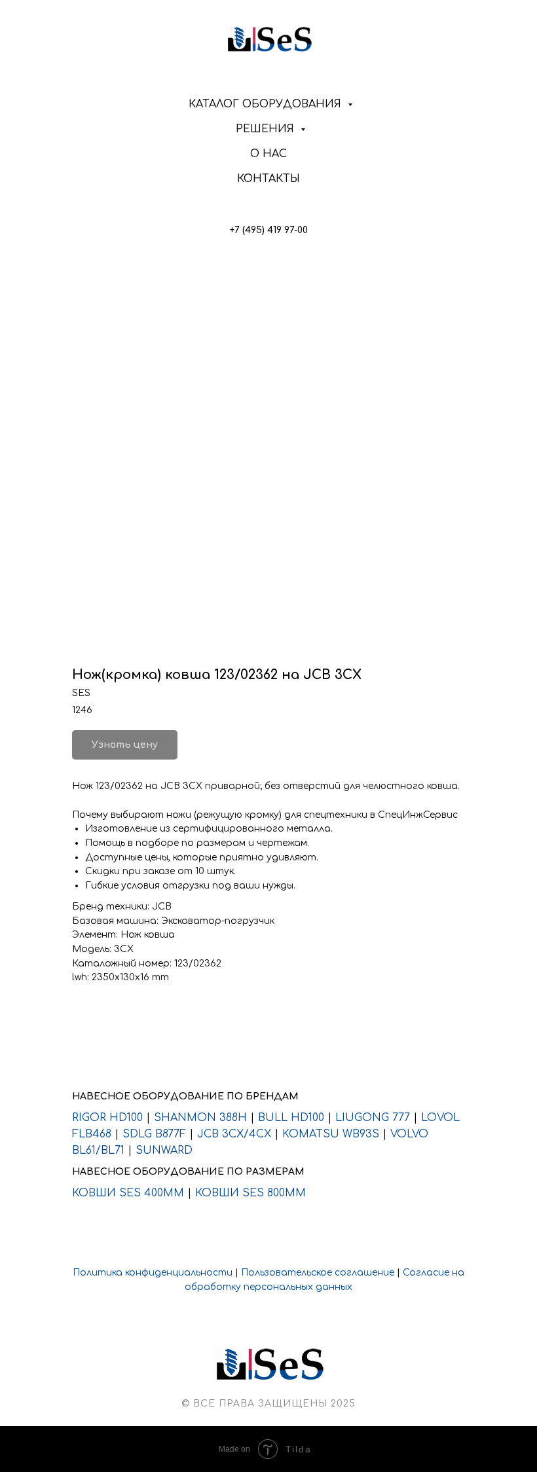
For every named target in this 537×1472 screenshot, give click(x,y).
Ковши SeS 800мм (250, 1193)
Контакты (268, 179)
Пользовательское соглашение (317, 1273)
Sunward (164, 1150)
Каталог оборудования (266, 104)
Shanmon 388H (200, 1118)
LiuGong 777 (372, 1118)
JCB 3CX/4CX (234, 1134)
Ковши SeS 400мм (128, 1193)
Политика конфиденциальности (152, 1273)
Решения (266, 129)
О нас (268, 154)
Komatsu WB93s (330, 1134)
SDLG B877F (154, 1134)
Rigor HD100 (107, 1118)
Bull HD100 (291, 1118)
